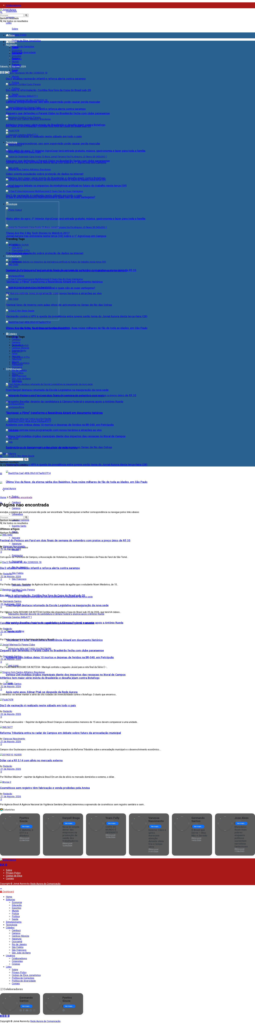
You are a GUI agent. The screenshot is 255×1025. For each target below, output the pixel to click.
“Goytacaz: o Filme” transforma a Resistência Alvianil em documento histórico (54, 640)
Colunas (16, 964)
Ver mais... (26, 826)
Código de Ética (14, 875)
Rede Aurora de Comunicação (45, 883)
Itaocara (16, 356)
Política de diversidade (24, 52)
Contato (10, 878)
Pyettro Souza (24, 819)
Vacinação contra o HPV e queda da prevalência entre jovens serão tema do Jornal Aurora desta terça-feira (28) (76, 464)
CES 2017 (17, 247)
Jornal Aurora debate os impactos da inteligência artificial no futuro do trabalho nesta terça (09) (66, 185)
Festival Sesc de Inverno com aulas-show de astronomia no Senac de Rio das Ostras (59, 305)
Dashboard (8, 891)
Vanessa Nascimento (14, 546)
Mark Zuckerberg (20, 363)
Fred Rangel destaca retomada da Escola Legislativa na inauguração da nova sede (57, 605)
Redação (7, 573)
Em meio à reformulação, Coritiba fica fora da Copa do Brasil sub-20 (48, 90)
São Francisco (19, 579)
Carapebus (17, 345)
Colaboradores (13, 5)
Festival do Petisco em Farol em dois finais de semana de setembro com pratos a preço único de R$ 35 (71, 270)
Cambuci (16, 339)
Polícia (15, 82)
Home (12, 35)
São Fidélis (17, 573)
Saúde (15, 94)
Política (16, 88)
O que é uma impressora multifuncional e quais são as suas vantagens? (50, 197)
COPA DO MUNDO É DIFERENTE (112, 830)
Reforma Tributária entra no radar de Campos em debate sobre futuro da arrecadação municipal (60, 733)
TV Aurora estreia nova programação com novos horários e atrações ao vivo (54, 430)
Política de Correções (23, 46)
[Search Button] (26, 15)
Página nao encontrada (20, 497)
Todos (15, 47)
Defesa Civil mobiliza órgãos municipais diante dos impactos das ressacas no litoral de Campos (66, 674)
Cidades (12, 333)
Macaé (15, 361)
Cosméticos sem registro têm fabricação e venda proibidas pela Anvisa (45, 788)
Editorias (12, 44)
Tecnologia (11, 142)
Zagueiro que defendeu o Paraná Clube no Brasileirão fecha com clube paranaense (58, 113)
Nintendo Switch (20, 244)
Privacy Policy (19, 34)
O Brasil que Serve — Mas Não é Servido (199, 833)
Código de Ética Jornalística (26, 40)
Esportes (16, 56)
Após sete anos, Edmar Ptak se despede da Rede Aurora (41, 692)
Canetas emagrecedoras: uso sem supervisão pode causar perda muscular (53, 143)
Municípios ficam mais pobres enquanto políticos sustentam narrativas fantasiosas (241, 837)
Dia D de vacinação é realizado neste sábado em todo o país (44, 136)
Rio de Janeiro (19, 370)
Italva (14, 353)
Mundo (15, 76)
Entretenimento (14, 256)
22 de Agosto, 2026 (10, 549)
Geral (14, 59)
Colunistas (11, 11)
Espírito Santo (19, 526)
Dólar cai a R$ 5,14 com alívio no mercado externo (31, 760)
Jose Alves (241, 817)
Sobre (15, 28)
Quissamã (17, 367)
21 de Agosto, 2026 (10, 741)
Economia (17, 50)
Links (9, 23)
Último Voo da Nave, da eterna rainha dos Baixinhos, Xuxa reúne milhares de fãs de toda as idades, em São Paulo (76, 482)
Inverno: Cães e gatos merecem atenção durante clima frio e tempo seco (157, 838)
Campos (16, 508)
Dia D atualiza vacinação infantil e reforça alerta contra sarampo (46, 109)
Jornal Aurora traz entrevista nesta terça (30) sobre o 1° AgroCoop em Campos (56, 236)
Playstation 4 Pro (21, 357)
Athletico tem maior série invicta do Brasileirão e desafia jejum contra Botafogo (55, 178)
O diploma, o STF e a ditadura (26, 833)
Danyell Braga (71, 817)
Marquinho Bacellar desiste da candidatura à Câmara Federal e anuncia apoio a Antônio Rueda (64, 401)
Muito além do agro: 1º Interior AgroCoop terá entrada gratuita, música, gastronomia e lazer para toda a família (75, 218)
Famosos (17, 261)
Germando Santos (12, 601)
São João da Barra (21, 378)
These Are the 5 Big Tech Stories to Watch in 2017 (38, 233)
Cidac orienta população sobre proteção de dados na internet (44, 253)
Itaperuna (16, 359)
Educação (17, 53)
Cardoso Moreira (20, 347)
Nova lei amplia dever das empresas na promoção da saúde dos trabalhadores (70, 834)
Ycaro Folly (112, 817)
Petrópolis (17, 555)
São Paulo (17, 381)
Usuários (10, 955)
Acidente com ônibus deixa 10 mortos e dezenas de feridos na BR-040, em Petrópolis (60, 657)
